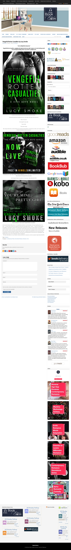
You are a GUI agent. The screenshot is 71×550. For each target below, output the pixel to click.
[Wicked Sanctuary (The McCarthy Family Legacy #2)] (57, 71)
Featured (6, 237)
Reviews (58, 309)
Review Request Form (31, 3)
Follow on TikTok (58, 379)
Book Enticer (35, 545)
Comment (5, 260)
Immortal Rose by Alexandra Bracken (56, 275)
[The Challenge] (62, 100)
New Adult (17, 238)
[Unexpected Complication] (54, 79)
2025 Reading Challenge (63, 512)
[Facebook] (48, 44)
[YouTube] (53, 44)
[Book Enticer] (35, 31)
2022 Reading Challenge (11, 529)
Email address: (50, 84)
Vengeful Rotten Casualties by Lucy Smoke (15, 41)
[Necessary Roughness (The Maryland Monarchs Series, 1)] (57, 100)
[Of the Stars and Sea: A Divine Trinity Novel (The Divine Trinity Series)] (54, 100)
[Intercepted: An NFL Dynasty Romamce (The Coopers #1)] (59, 79)
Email (4, 277)
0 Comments (15, 43)
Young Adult (13, 1)
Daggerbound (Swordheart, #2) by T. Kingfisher (57, 269)
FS (7, 521)
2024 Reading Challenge (33, 518)
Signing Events (31, 1)
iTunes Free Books (50, 507)
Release (21, 238)
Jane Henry (54, 352)
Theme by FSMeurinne (42, 547)
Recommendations (51, 296)
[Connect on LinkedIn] (13, 251)
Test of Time (53, 341)
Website (4, 282)
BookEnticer (4, 43)
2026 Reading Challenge (63, 527)
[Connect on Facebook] (5, 251)
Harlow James (54, 342)
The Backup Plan (54, 320)
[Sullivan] (49, 79)
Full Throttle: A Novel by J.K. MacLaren (56, 273)
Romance (8, 1)
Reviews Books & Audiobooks (46, 1)
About (37, 3)
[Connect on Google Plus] (11, 251)
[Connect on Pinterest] (9, 251)
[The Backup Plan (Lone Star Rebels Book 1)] (51, 70)
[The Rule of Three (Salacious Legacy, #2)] (62, 70)
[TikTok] (63, 44)
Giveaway (54, 1)
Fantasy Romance (51, 299)
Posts (61, 3)
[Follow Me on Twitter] (7, 251)
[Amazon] (58, 44)
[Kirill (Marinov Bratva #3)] (59, 70)
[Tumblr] (56, 44)
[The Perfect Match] (59, 100)
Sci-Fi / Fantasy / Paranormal (22, 1)
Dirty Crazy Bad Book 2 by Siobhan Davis (10, 297)
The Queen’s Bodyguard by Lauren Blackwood (57, 271)
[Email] (65, 44)
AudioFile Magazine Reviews (21, 3)
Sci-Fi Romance (51, 302)
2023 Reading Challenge (33, 508)
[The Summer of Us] (51, 79)
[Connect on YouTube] (15, 251)
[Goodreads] (60, 44)
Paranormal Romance (52, 298)
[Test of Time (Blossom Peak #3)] (54, 71)
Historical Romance (51, 301)
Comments (66, 3)
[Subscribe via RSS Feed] (3, 251)
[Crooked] (62, 79)
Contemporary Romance (52, 297)
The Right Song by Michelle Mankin (38, 297)
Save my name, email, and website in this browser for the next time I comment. (17, 287)
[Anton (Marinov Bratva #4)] (51, 100)
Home (4, 1)
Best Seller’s (37, 1)
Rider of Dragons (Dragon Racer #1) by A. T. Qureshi (58, 267)
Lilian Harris (54, 331)
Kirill (52, 330)
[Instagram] (51, 44)
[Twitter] (50, 44)
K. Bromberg (54, 321)
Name (4, 272)
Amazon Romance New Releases (8, 3)
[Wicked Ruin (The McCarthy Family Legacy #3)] (49, 70)
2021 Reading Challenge (11, 519)
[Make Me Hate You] (49, 100)
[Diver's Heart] (57, 78)
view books (17, 526)
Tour (28, 238)
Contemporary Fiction (11, 238)
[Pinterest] (55, 44)
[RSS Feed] (66, 44)
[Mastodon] (61, 44)
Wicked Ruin (53, 310)
